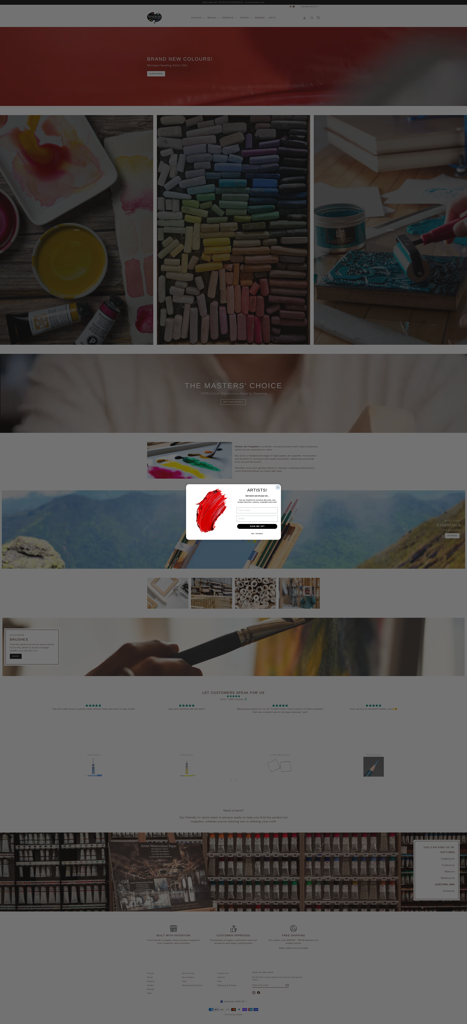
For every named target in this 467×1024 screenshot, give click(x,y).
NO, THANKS (257, 534)
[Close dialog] (278, 487)
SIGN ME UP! (257, 526)
